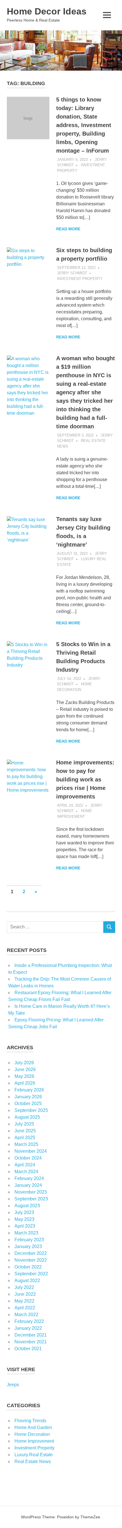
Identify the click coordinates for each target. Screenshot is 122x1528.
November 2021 (30, 1341)
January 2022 (28, 1328)
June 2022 (25, 1294)
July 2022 (24, 1287)
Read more (68, 229)
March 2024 (26, 1171)
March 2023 (26, 1232)
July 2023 (24, 1212)
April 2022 (24, 1307)
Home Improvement (34, 1441)
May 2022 (24, 1301)
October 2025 (28, 1103)
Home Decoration (32, 1434)
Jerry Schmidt (72, 273)
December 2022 (30, 1253)
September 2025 (31, 1110)
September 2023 (31, 1198)
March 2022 (26, 1314)
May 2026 (24, 1076)
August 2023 (27, 1205)
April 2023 (24, 1226)
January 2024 (28, 1185)
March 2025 (26, 1144)
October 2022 (28, 1266)
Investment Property (80, 279)
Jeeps (13, 1384)
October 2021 (28, 1348)
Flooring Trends (30, 1420)
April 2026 (24, 1083)
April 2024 (24, 1164)
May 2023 (24, 1219)
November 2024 (30, 1151)
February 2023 (29, 1239)
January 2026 (28, 1096)
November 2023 (30, 1192)
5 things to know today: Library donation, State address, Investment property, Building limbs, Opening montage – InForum (83, 125)
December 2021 (30, 1335)
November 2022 (30, 1260)
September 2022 (31, 1273)
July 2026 (24, 1062)
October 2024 (28, 1158)
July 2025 (24, 1124)
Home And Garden (33, 1427)
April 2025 (24, 1137)
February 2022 (29, 1321)
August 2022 (27, 1280)
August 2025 (27, 1117)
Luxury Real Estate (33, 1454)
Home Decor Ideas (47, 11)
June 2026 (25, 1069)
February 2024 (29, 1178)
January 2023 (28, 1246)
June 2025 (25, 1130)
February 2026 (29, 1089)
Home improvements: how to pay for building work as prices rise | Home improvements (85, 779)
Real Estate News (32, 1461)
